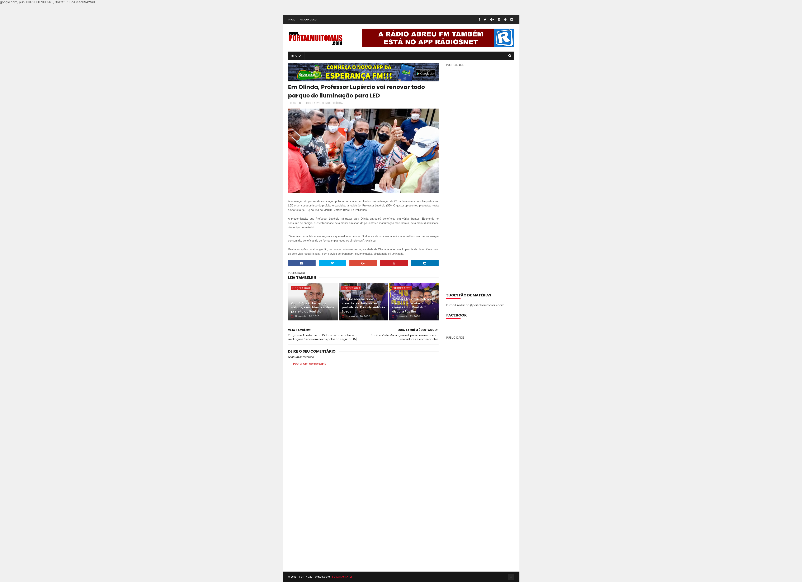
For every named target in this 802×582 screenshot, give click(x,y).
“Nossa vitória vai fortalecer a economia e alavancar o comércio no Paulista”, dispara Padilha (413, 305)
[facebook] (479, 19)
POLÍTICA (337, 103)
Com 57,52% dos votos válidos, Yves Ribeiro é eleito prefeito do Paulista (312, 307)
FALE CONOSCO (308, 19)
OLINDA (326, 103)
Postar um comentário (309, 364)
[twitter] (485, 19)
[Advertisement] (480, 176)
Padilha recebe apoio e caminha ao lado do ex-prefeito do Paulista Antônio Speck (363, 305)
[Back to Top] (511, 577)
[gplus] (492, 19)
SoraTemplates (342, 576)
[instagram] (499, 19)
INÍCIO (292, 19)
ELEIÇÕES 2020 (311, 103)
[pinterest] (505, 19)
